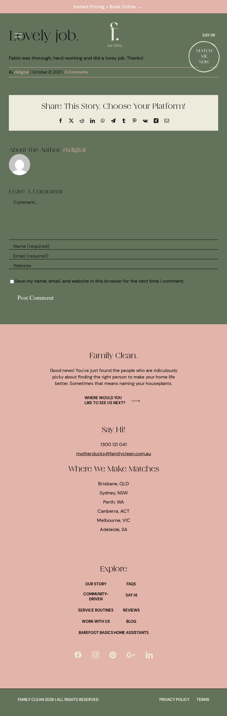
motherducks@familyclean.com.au (113, 453)
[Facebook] (78, 654)
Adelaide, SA (113, 529)
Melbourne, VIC (113, 520)
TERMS (203, 699)
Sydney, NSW (114, 493)
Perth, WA (113, 502)
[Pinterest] (112, 654)
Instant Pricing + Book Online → (109, 7)
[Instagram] (95, 654)
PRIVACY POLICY (174, 699)
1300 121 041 (113, 444)
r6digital (21, 72)
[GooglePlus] (131, 654)
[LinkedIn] (149, 654)
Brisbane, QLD (113, 484)
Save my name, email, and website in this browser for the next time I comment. (99, 281)
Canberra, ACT (113, 511)
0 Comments (76, 72)
